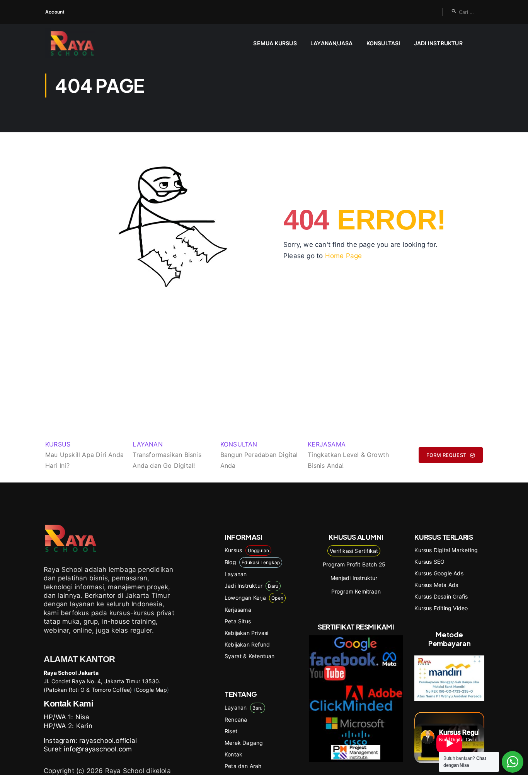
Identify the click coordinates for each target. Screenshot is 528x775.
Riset (231, 731)
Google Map (151, 689)
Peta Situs (238, 621)
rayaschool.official (108, 740)
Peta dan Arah (243, 766)
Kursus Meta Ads (436, 585)
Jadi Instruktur (438, 43)
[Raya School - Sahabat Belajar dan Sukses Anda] (75, 43)
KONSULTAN (238, 444)
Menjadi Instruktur (354, 578)
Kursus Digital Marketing (446, 550)
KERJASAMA (327, 444)
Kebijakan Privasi (246, 633)
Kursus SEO (429, 561)
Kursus (247, 550)
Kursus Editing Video (441, 608)
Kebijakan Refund (247, 644)
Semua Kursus (274, 43)
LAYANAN (147, 444)
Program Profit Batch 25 (354, 564)
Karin (84, 726)
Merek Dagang (244, 742)
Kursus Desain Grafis (441, 596)
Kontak (233, 754)
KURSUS (57, 444)
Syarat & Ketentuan (250, 656)
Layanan (236, 574)
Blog (252, 562)
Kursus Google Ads (438, 573)
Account (55, 12)
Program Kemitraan (356, 591)
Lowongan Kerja (254, 597)
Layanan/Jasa (331, 43)
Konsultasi (383, 43)
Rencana (236, 719)
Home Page (343, 256)
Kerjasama (238, 609)
